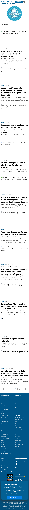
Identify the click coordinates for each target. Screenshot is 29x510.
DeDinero (17, 434)
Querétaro (18, 405)
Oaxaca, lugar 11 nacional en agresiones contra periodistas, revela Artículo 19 (14, 306)
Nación (3, 398)
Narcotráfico (4, 421)
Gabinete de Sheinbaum (4, 410)
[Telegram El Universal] (16, 461)
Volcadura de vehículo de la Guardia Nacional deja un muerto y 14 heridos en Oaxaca (14, 373)
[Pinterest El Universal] (24, 464)
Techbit (3, 442)
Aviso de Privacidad (15, 493)
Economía (3, 427)
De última (3, 446)
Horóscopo (18, 442)
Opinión (3, 423)
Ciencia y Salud (5, 438)
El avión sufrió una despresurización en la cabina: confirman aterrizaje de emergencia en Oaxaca (14, 270)
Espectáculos (4, 430)
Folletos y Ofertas (20, 419)
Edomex (17, 398)
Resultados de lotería (19, 445)
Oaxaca (17, 400)
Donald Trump (5, 415)
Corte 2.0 (3, 400)
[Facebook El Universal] (20, 461)
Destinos (3, 448)
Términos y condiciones (12, 499)
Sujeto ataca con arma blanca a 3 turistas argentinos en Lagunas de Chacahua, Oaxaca (14, 199)
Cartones (3, 425)
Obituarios (18, 425)
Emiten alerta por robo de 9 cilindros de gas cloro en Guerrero (13, 165)
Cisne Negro (4, 469)
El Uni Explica (5, 407)
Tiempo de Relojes (6, 467)
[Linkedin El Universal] (16, 467)
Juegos (17, 438)
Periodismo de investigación (5, 404)
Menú (2, 444)
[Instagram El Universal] (20, 464)
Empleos (17, 423)
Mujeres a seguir (5, 401)
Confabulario (4, 434)
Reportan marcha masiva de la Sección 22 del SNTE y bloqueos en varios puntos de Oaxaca (14, 128)
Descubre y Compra (20, 417)
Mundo (3, 413)
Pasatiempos (18, 440)
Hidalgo (17, 403)
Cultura (3, 432)
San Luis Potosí (19, 407)
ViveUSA (17, 436)
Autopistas (4, 450)
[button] (19, 2)
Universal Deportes (6, 428)
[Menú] (27, 1)
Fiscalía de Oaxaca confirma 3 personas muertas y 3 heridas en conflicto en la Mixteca (14, 234)
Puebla (17, 401)
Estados (3, 49)
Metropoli (3, 417)
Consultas (3, 452)
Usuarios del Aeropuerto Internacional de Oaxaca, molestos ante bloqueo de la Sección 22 (13, 91)
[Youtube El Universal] (16, 464)
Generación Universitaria (18, 428)
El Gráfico (18, 431)
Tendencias (4, 436)
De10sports (18, 433)
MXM (2, 440)
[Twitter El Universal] (24, 461)
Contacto (21, 499)
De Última (3, 462)
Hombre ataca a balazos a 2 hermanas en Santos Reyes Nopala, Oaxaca (13, 53)
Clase (2, 456)
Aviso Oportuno (19, 421)
